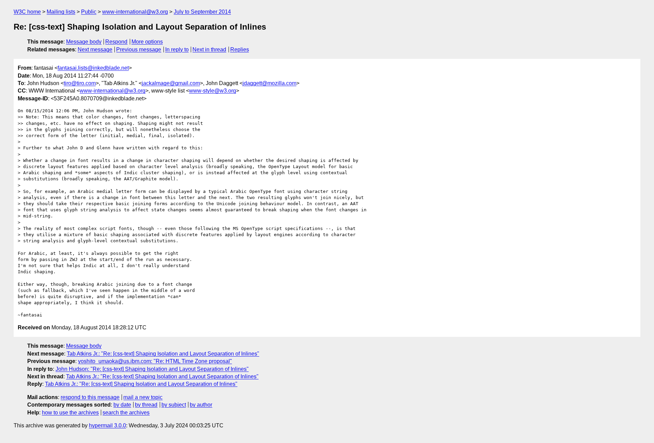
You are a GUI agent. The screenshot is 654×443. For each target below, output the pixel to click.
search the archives (126, 412)
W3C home (27, 12)
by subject (173, 405)
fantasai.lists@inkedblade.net (93, 68)
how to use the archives (70, 412)
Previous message (138, 49)
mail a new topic (142, 397)
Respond (116, 42)
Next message (95, 49)
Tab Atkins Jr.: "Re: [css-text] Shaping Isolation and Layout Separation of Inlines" (163, 354)
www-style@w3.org (212, 91)
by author (201, 405)
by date (122, 405)
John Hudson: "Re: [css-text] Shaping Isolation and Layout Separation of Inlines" (152, 369)
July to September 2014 (202, 12)
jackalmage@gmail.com (171, 83)
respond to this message (90, 397)
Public (88, 12)
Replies (239, 49)
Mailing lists (61, 12)
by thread (146, 405)
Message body (84, 42)
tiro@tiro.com (80, 83)
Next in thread (209, 49)
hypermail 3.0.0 (107, 425)
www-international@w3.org (135, 12)
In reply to (177, 49)
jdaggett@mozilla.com (269, 83)
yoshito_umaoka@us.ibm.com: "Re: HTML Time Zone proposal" (155, 361)
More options (147, 42)
